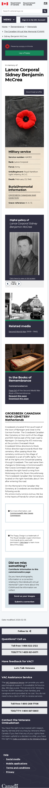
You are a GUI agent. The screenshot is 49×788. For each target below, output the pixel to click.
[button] (7, 283)
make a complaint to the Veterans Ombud (29, 739)
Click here (24, 542)
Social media (13, 759)
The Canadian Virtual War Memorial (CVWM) (24, 31)
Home (5, 27)
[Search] (45, 11)
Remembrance (17, 27)
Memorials (32, 27)
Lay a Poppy (24, 53)
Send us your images (24, 596)
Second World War (17, 332)
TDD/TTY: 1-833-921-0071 (24, 652)
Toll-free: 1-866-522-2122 (24, 646)
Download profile (34, 92)
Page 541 (13, 391)
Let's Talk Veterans (24, 668)
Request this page (18, 396)
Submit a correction (24, 602)
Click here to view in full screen (22, 278)
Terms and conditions (18, 768)
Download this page (19, 399)
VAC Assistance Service (15, 683)
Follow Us (28, 632)
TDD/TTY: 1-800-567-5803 (24, 711)
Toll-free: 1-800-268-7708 (24, 704)
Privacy (10, 772)
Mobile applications (16, 763)
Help (6, 755)
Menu (7, 19)
